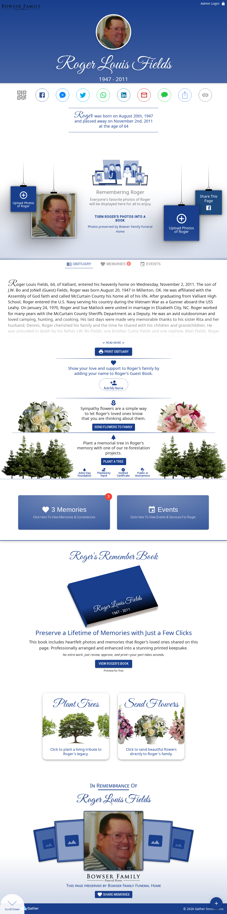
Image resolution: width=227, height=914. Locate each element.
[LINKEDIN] (123, 95)
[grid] (113, 203)
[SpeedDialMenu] (216, 903)
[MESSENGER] (62, 95)
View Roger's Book (114, 663)
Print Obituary (116, 351)
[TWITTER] (83, 95)
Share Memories (116, 894)
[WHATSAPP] (103, 95)
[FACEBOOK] (42, 95)
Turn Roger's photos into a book (120, 218)
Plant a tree (113, 461)
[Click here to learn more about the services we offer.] (113, 878)
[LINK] (205, 95)
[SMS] (164, 95)
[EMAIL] (144, 95)
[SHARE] (185, 95)
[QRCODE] (21, 95)
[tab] (79, 263)
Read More (113, 342)
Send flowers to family (113, 427)
